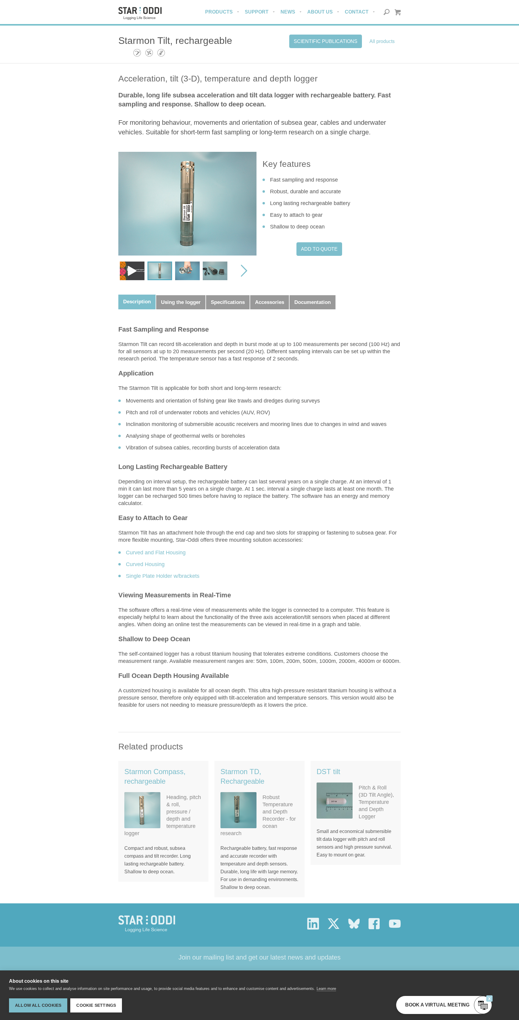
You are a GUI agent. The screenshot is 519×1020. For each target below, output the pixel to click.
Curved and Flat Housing (156, 553)
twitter (333, 924)
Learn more (326, 988)
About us (320, 11)
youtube (395, 924)
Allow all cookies (38, 1005)
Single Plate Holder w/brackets (162, 576)
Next (242, 271)
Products (219, 11)
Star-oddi (140, 13)
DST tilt (328, 771)
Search (387, 12)
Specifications (228, 302)
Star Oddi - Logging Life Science (146, 923)
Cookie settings (96, 1005)
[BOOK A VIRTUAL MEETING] (483, 1005)
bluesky (354, 924)
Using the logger (181, 302)
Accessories (269, 302)
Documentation (312, 302)
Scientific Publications (325, 41)
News (288, 11)
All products (382, 41)
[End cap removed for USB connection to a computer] (215, 271)
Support (257, 11)
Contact (357, 11)
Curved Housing (145, 564)
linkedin (313, 924)
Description (137, 302)
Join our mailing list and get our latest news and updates (259, 957)
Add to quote (319, 249)
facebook (374, 924)
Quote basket (397, 12)
